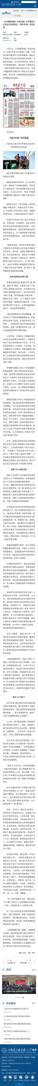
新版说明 (26, 1080)
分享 (15, 40)
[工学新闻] (11, 4)
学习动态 (18, 16)
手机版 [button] (15, 1080)
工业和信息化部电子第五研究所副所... (17, 1016)
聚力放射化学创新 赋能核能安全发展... (17, 1024)
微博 (5, 1080)
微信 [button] (10, 1080)
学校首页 (16, 2)
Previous (4, 986)
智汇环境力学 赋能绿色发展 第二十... (17, 1031)
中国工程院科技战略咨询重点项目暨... (17, 1039)
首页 (22, 10)
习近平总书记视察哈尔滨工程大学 (16, 1009)
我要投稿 (20, 1080)
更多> (34, 970)
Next (33, 986)
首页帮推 (32, 1080)
